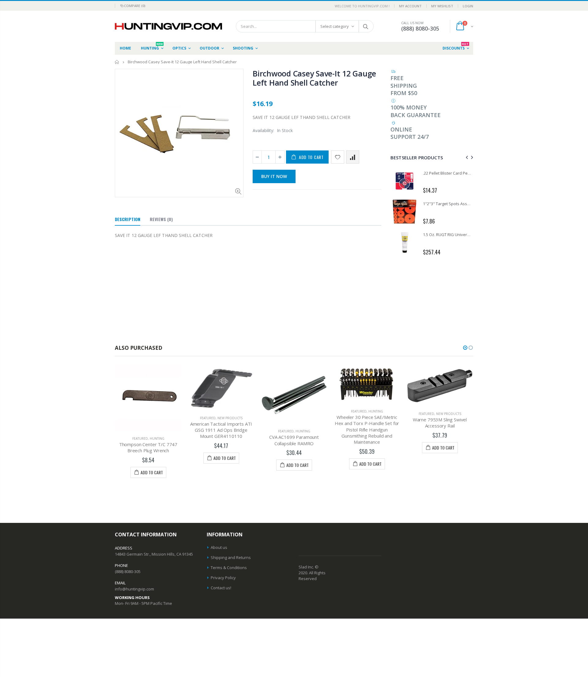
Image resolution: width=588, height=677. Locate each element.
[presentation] (466, 157)
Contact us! (221, 587)
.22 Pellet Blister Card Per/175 (450, 173)
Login (468, 6)
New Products (230, 418)
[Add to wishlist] (337, 157)
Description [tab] (127, 219)
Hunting (157, 438)
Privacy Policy (223, 577)
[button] (465, 347)
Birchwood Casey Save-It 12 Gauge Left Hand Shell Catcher (314, 78)
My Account (410, 6)
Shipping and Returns (231, 557)
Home (117, 62)
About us (219, 547)
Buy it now (274, 176)
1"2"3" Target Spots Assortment (452, 203)
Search (366, 26)
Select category (334, 26)
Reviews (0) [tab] (161, 219)
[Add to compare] (352, 157)
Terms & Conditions (229, 567)
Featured (140, 438)
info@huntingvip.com (134, 589)
